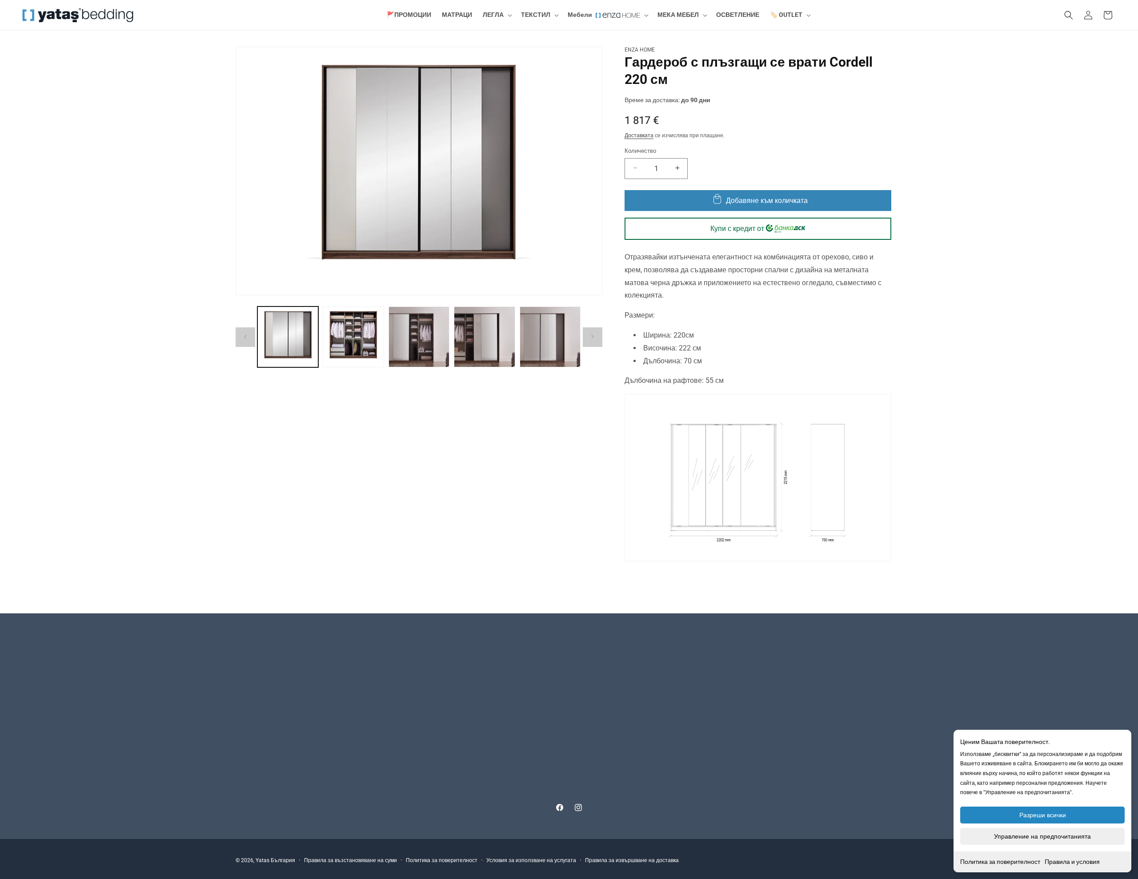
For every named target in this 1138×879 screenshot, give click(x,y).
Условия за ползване (489, 700)
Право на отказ (480, 732)
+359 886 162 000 (276, 675)
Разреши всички (1042, 815)
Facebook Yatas (704, 732)
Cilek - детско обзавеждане (720, 669)
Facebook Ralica (705, 700)
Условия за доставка (488, 669)
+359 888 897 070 (276, 732)
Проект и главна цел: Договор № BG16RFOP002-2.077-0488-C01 (550, 779)
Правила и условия (1072, 861)
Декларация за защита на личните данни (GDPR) (529, 763)
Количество (640, 150)
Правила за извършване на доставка (632, 860)
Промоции (474, 794)
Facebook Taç (701, 763)
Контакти (472, 653)
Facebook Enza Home (712, 716)
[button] (496, 15)
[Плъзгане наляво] (245, 336)
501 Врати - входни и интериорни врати (738, 685)
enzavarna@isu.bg (262, 686)
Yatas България (275, 860)
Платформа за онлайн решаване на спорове (524, 747)
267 (332, 664)
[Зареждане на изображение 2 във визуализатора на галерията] (353, 336)
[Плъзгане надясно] (592, 336)
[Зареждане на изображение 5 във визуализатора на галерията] (550, 336)
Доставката (639, 135)
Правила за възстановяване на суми (350, 860)
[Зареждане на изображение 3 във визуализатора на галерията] (419, 336)
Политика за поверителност (1000, 861)
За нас (468, 685)
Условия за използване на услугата (531, 860)
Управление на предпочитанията (1042, 836)
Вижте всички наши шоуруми (277, 761)
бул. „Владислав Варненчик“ (277, 664)
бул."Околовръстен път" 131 (276, 721)
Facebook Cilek (703, 747)
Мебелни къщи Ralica (713, 653)
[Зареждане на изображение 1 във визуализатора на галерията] (287, 336)
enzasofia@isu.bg (260, 744)
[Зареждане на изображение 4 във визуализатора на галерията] (484, 336)
